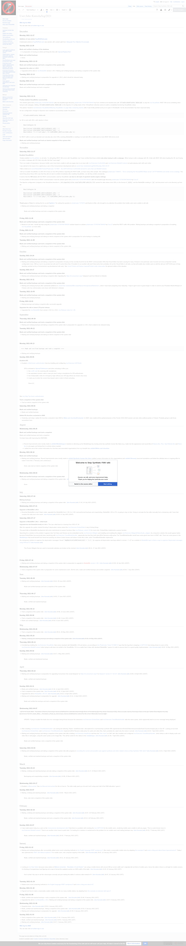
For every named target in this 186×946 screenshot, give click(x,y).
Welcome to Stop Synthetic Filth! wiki (93, 463)
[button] (83, 484)
